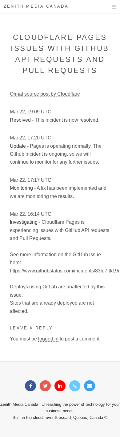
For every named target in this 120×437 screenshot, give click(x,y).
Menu (108, 6)
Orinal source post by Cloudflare (45, 94)
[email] (89, 386)
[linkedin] (60, 386)
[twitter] (45, 386)
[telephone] (74, 386)
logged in (48, 338)
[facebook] (30, 386)
